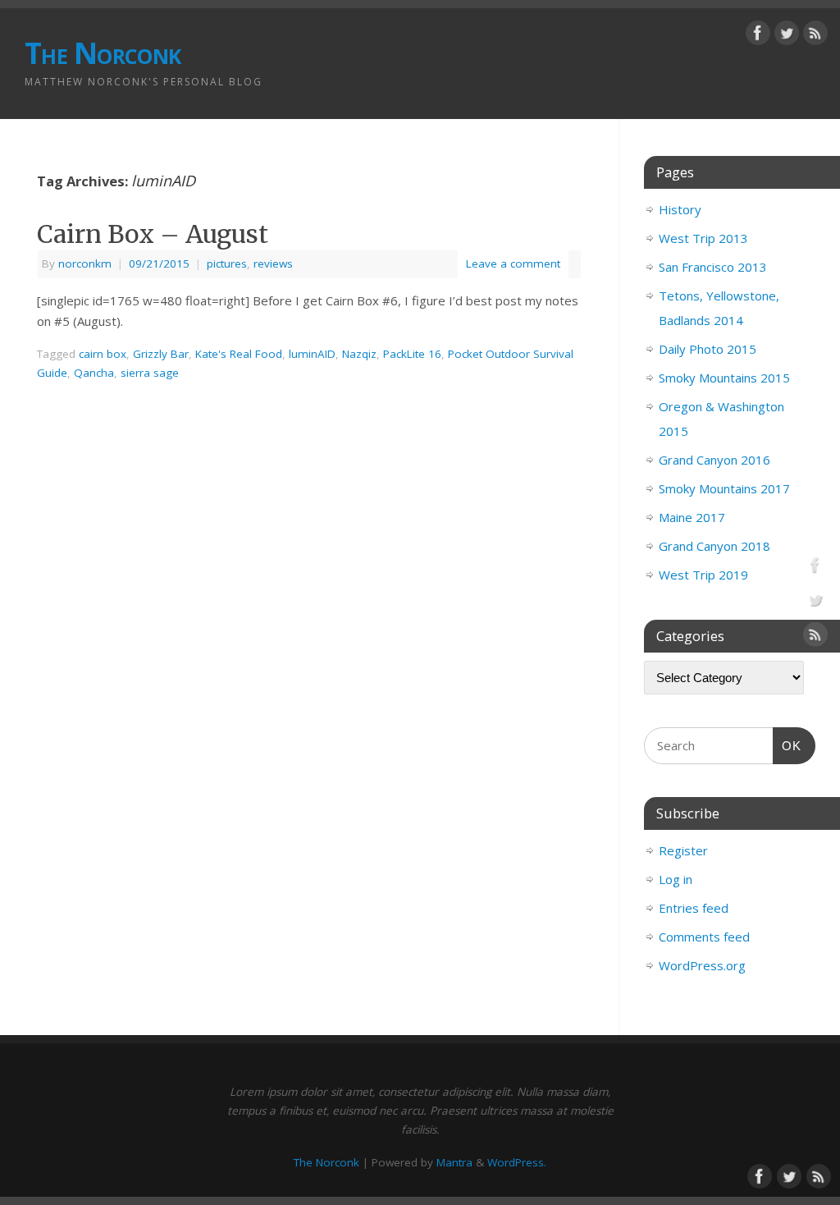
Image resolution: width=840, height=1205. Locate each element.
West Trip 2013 (703, 238)
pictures (227, 263)
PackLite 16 (412, 353)
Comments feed (704, 936)
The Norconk (102, 53)
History (680, 209)
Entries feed (693, 908)
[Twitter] (786, 36)
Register (683, 850)
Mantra (454, 1162)
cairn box (102, 353)
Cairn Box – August (152, 234)
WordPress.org (702, 965)
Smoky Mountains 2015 (724, 377)
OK (787, 745)
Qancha (94, 372)
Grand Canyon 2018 (714, 546)
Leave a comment (513, 263)
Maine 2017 (692, 517)
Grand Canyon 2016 (714, 459)
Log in (675, 879)
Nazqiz (359, 353)
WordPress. (516, 1162)
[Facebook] (758, 36)
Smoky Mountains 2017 (724, 488)
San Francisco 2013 (713, 267)
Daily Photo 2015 (707, 349)
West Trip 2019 (703, 574)
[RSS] (815, 36)
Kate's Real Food (238, 353)
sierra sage (150, 372)
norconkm (85, 263)
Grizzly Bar (161, 353)
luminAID (312, 353)
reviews (273, 263)
